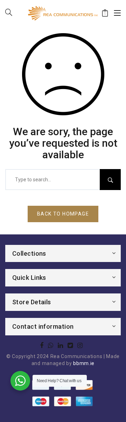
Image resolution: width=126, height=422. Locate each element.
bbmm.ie (83, 363)
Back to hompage (63, 214)
